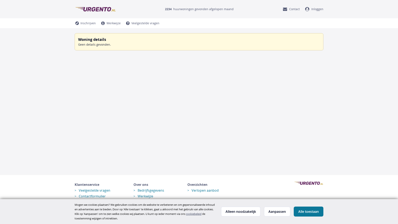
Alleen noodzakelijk (241, 211)
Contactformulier (92, 196)
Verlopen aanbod (205, 190)
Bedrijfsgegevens (151, 190)
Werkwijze (145, 196)
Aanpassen (277, 211)
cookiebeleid (193, 214)
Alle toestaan (308, 211)
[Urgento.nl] (95, 9)
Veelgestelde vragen (94, 190)
